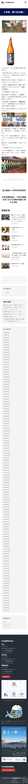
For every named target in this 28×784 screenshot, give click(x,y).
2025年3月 (6, 372)
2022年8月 (6, 438)
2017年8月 (6, 556)
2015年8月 (6, 603)
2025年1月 (6, 374)
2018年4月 (6, 539)
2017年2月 (6, 571)
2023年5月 (6, 418)
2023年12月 (6, 404)
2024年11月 (6, 379)
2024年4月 (6, 394)
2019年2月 (6, 519)
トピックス (6, 626)
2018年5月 (6, 536)
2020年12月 (6, 475)
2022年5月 (6, 445)
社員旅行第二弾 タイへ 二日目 (18, 228)
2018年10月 (6, 524)
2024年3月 (6, 396)
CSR (4, 622)
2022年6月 (6, 443)
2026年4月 (6, 342)
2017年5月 (6, 563)
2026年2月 (6, 347)
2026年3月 (6, 345)
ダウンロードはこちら (8, 770)
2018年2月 (6, 544)
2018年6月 (6, 534)
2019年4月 (6, 514)
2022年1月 (6, 450)
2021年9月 (6, 458)
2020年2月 (6, 495)
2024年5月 (6, 391)
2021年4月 (6, 468)
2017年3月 (6, 568)
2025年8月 (6, 362)
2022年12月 (6, 428)
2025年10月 (6, 357)
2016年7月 (6, 588)
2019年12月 (6, 500)
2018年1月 (6, 546)
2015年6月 (6, 608)
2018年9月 (6, 527)
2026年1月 (6, 350)
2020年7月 (6, 485)
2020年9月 (6, 480)
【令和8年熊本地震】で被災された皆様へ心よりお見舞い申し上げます (18, 255)
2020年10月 (6, 477)
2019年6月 (6, 509)
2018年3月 (6, 541)
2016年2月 (6, 598)
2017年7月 (6, 559)
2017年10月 (6, 551)
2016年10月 (6, 581)
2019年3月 (6, 517)
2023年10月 (6, 406)
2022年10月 (6, 433)
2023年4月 (6, 421)
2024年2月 (6, 399)
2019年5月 (6, 512)
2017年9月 (6, 554)
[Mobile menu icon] (26, 2)
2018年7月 (6, 531)
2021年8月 (6, 460)
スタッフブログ (6, 21)
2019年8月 (6, 504)
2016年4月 (6, 595)
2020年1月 (6, 497)
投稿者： (10, 179)
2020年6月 (6, 487)
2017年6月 (6, 561)
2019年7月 (6, 507)
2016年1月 (6, 600)
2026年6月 (6, 337)
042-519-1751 (8, 672)
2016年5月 (6, 593)
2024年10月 (6, 382)
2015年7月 (6, 605)
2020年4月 (6, 492)
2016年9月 (6, 583)
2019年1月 (6, 522)
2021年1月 (6, 472)
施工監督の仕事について (17, 244)
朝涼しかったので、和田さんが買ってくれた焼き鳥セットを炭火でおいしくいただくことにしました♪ (18, 218)
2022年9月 (6, 436)
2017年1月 (6, 573)
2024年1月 (6, 401)
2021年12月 (6, 453)
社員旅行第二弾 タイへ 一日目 (18, 237)
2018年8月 (6, 529)
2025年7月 (6, 364)
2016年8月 (6, 586)
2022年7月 (6, 441)
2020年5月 (6, 490)
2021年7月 (6, 463)
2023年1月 (6, 426)
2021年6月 (6, 465)
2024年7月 (6, 386)
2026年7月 (6, 335)
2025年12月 (6, 352)
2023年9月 (6, 409)
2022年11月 (6, 431)
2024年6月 (6, 389)
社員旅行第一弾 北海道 (17, 263)
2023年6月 (6, 416)
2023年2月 (6, 423)
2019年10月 (6, 502)
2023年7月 (6, 413)
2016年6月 (6, 590)
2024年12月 (6, 377)
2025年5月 (6, 367)
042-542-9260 (8, 650)
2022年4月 (6, 448)
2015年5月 (6, 610)
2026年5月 (6, 340)
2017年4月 (6, 566)
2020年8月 (6, 482)
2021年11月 (6, 455)
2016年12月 (6, 576)
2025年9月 (6, 359)
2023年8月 (6, 411)
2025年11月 (6, 355)
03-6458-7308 (8, 661)
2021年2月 (6, 470)
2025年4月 (6, 369)
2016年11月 (6, 578)
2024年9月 (6, 384)
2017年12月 (6, 549)
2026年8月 (6, 332)
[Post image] (5, 217)
